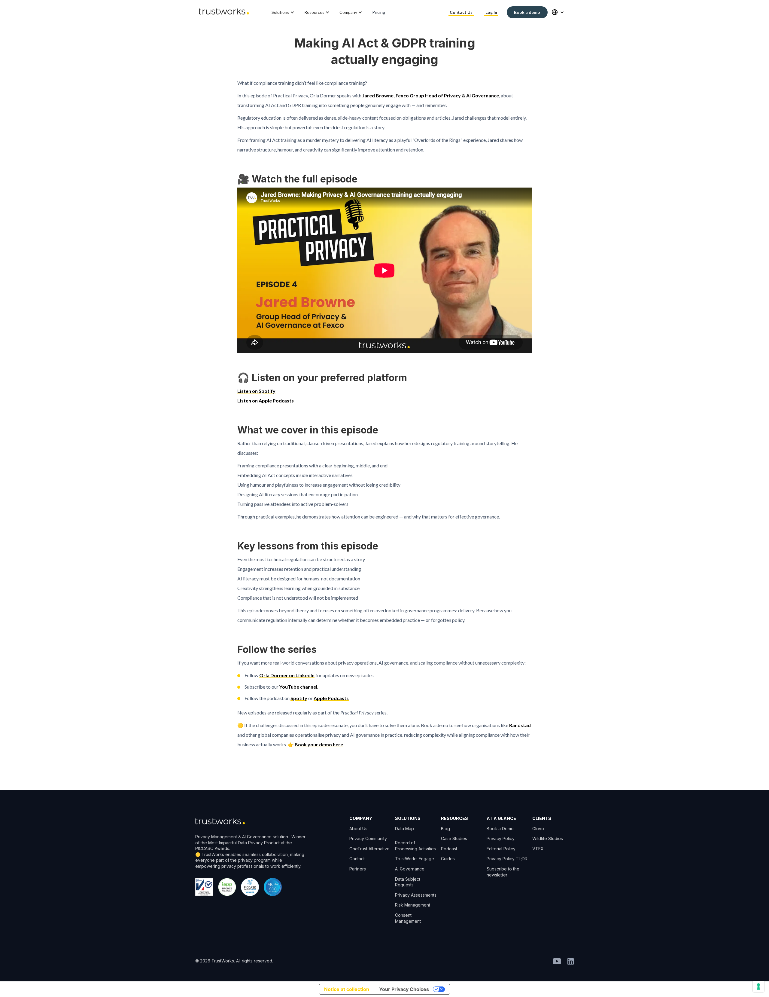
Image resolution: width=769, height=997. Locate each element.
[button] (283, 12)
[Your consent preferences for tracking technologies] (758, 986)
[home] (224, 12)
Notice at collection (346, 989)
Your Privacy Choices (404, 989)
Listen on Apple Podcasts (265, 400)
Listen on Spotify (256, 391)
